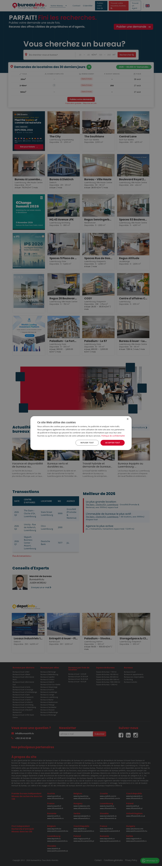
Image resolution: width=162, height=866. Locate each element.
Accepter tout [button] (112, 442)
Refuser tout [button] (87, 442)
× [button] (127, 419)
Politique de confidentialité (113, 435)
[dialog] (81, 433)
